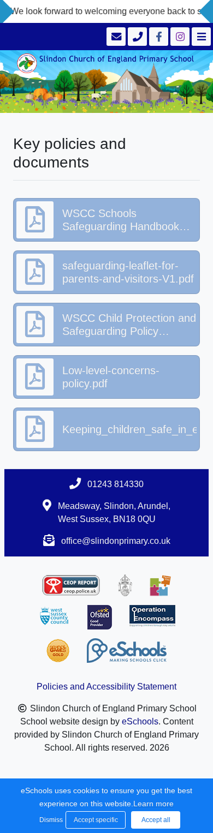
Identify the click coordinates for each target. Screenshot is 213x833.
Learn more (153, 803)
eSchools (140, 721)
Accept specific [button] (96, 820)
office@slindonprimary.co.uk (115, 541)
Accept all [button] (155, 820)
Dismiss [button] (49, 820)
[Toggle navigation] (200, 36)
